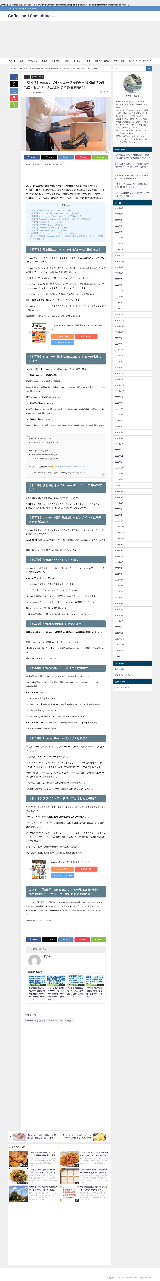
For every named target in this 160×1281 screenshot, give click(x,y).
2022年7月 (119, 485)
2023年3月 (119, 438)
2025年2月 (119, 302)
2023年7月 (119, 415)
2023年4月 (119, 432)
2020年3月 (119, 615)
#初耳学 (59, 466)
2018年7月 (119, 656)
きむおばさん (42, 1021)
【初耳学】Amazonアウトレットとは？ (45, 222)
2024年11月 (119, 320)
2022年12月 (119, 456)
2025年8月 (119, 273)
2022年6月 (119, 491)
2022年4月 (119, 503)
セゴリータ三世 (56, 1021)
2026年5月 (119, 220)
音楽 (22, 61)
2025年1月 (119, 308)
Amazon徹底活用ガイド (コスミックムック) (70, 862)
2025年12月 (119, 249)
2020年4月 (119, 609)
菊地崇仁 (70, 1021)
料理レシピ (32, 61)
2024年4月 (119, 361)
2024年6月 (119, 350)
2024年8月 (119, 338)
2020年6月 (119, 597)
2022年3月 (119, 509)
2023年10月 (119, 397)
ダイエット (77, 61)
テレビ (26, 77)
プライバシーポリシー (123, 675)
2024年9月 (119, 332)
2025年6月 (119, 285)
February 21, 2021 (79, 472)
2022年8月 (119, 480)
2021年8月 (119, 550)
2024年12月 (119, 314)
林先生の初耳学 (37, 77)
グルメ (44, 61)
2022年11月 (119, 462)
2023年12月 (119, 385)
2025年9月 (119, 267)
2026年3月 (119, 232)
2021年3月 (119, 580)
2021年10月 (119, 539)
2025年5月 (119, 291)
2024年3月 (119, 367)
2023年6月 (119, 420)
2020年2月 (119, 621)
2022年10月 (119, 468)
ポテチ (106, 92)
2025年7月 (119, 279)
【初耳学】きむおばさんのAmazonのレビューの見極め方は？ (54, 216)
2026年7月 (119, 214)
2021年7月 (119, 556)
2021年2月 (119, 586)
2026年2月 (119, 238)
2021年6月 (119, 562)
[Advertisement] (80, 39)
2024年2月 (119, 373)
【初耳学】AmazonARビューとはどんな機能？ (48, 228)
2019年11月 (119, 639)
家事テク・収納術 (102, 61)
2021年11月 (119, 532)
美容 (67, 61)
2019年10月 (119, 645)
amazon (30, 1021)
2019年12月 (119, 633)
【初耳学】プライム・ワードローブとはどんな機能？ (51, 233)
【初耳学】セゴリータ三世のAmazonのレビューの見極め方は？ (55, 213)
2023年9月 (119, 403)
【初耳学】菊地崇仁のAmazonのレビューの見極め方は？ (53, 210)
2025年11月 (119, 255)
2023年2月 (119, 444)
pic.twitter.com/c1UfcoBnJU (76, 466)
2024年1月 (119, 379)
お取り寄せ (56, 61)
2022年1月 (119, 521)
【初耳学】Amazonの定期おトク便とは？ (46, 225)
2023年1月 (119, 450)
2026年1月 (119, 244)
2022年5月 (119, 497)
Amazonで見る (62, 336)
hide (68, 205)
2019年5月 (119, 651)
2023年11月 (119, 391)
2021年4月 (119, 574)
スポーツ (12, 61)
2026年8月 (119, 208)
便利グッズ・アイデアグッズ (140, 61)
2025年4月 (119, 297)
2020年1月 (119, 627)
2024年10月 (119, 326)
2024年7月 (119, 344)
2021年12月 (119, 527)
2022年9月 (119, 474)
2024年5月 (119, 356)
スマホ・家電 (119, 61)
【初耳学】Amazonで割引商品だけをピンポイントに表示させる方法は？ (59, 219)
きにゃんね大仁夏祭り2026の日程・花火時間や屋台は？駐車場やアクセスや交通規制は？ (132, 166)
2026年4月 (119, 226)
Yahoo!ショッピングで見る (62, 342)
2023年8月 (119, 409)
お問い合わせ (120, 669)
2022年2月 (119, 515)
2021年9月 (119, 544)
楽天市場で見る (86, 336)
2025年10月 (119, 261)
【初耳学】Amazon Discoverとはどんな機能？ (48, 230)
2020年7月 (119, 592)
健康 (88, 61)
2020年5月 (119, 603)
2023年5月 (119, 426)
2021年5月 (119, 568)
